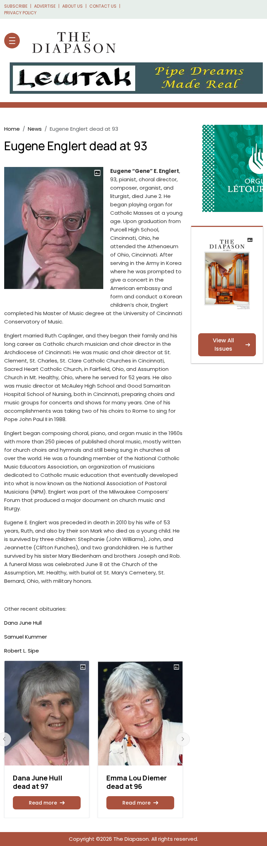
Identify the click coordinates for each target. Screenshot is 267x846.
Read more (43, 802)
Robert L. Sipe (21, 650)
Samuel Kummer (25, 636)
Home (12, 128)
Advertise (45, 6)
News (35, 128)
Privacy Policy (20, 13)
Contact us (102, 6)
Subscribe (15, 6)
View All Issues (223, 344)
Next (183, 739)
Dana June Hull (23, 622)
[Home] (70, 40)
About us (72, 6)
